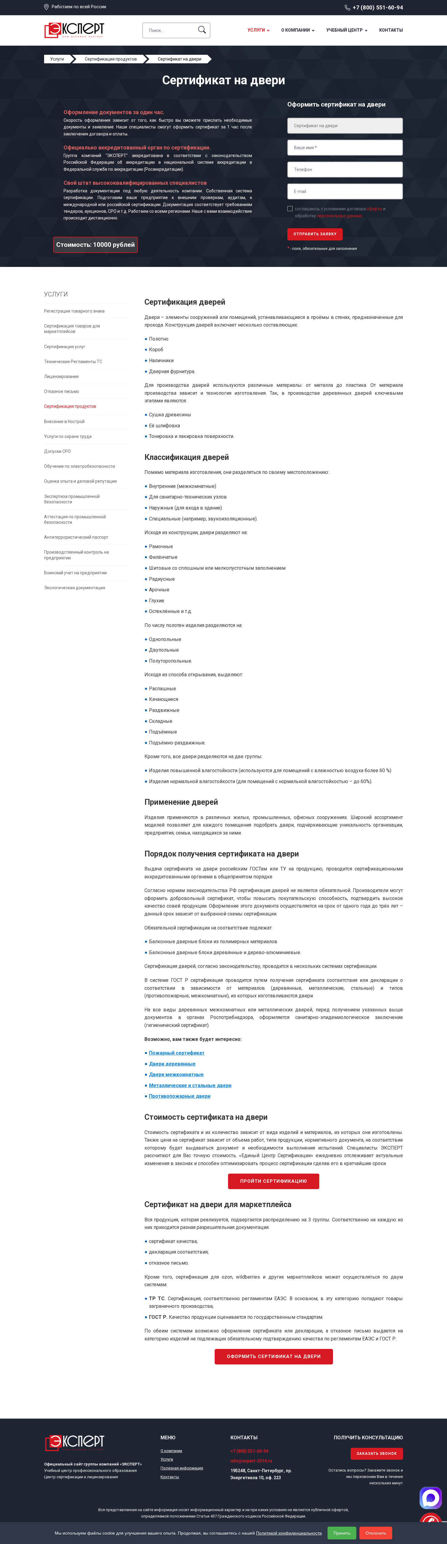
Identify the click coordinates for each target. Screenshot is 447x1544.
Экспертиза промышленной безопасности (72, 499)
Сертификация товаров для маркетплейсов (72, 329)
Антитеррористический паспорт (76, 537)
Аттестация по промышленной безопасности (75, 519)
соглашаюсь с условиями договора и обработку (340, 212)
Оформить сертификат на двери (274, 1356)
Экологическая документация (74, 587)
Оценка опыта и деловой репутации (80, 481)
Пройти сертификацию (273, 1181)
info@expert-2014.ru (251, 1460)
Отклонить (376, 1533)
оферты (374, 208)
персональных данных (339, 215)
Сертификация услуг (64, 346)
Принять (342, 1533)
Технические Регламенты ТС (73, 361)
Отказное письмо (61, 391)
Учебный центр (344, 30)
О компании (295, 30)
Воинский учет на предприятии (75, 572)
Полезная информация (182, 1468)
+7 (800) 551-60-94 (378, 7)
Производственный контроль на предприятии (76, 555)
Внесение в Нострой (64, 421)
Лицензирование (61, 376)
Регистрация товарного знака (74, 311)
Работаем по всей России (79, 6)
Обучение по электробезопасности (79, 466)
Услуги (256, 30)
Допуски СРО (57, 451)
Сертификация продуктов (70, 406)
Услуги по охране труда (68, 436)
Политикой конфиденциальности (289, 1533)
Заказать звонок (377, 1453)
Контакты (391, 30)
